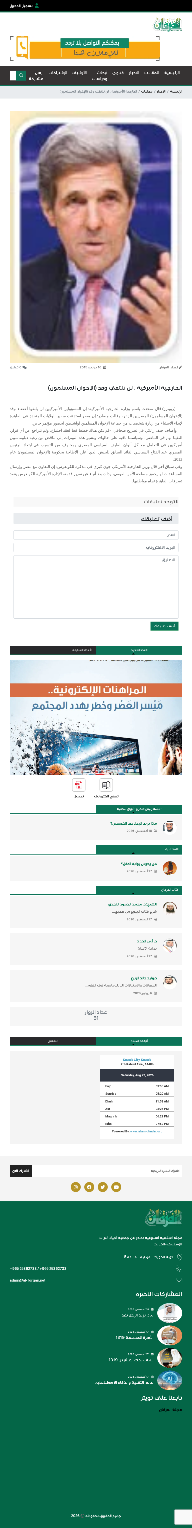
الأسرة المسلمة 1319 (135, 1337)
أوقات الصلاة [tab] (139, 1041)
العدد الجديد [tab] (139, 650)
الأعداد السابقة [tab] (82, 650)
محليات (146, 92)
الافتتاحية (171, 849)
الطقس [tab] (53, 1041)
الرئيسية (176, 92)
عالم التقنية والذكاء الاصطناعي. (124, 1382)
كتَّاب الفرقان (169, 890)
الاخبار (161, 92)
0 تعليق (16, 367)
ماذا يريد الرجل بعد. (137, 1315)
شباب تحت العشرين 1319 (131, 1360)
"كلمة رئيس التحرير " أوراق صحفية (139, 809)
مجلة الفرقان (170, 1409)
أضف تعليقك (164, 626)
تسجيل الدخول (21, 6)
